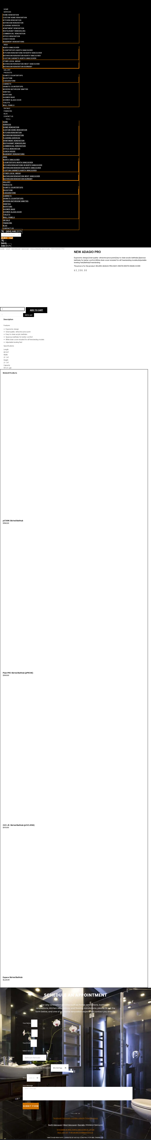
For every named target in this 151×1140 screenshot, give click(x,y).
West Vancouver (70, 1125)
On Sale (7, 108)
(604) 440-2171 (62, 1133)
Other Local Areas (11, 61)
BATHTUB (25, 249)
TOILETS (6, 103)
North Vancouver (11, 48)
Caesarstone (9, 81)
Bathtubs (7, 95)
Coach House (9, 39)
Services (7, 12)
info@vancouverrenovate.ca (81, 1133)
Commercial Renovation (14, 34)
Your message (28, 1085)
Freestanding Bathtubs (40, 249)
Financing (8, 111)
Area (6, 45)
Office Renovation (11, 36)
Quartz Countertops (13, 76)
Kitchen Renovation (12, 20)
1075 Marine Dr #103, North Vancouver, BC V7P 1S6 (75, 1130)
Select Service (28, 1051)
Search (19, 235)
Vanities (6, 92)
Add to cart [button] (7, 528)
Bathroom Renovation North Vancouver (22, 56)
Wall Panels (8, 105)
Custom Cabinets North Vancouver (19, 58)
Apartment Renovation (13, 28)
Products (8, 73)
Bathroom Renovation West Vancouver (21, 64)
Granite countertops (13, 87)
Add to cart (36, 310)
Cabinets (7, 84)
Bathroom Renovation (13, 23)
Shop (8, 249)
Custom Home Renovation (15, 18)
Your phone (27, 1033)
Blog (6, 114)
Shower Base (9, 97)
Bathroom (16, 249)
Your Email (27, 1043)
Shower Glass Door (12, 100)
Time (25, 1078)
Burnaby (81, 1125)
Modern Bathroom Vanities (15, 89)
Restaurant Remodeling (14, 31)
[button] (41, 119)
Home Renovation (11, 15)
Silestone (7, 78)
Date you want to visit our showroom (37, 1068)
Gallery (7, 70)
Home (6, 9)
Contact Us (8, 116)
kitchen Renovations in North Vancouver (22, 53)
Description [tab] (8, 319)
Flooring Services (11, 26)
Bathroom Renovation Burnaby (17, 67)
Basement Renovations (13, 42)
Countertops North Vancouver (18, 50)
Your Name (27, 1023)
